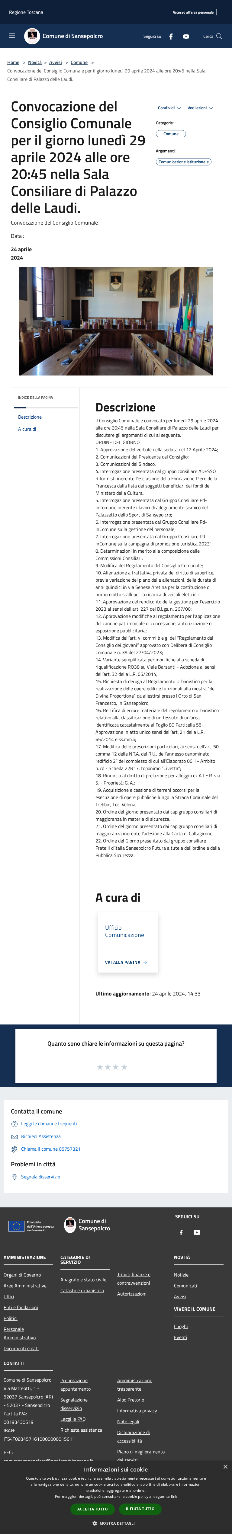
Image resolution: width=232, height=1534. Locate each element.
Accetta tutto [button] (92, 1509)
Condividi (167, 107)
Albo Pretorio (130, 1399)
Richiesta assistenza (81, 1429)
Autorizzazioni (132, 1293)
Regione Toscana (26, 12)
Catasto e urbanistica (82, 1290)
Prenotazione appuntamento (75, 1384)
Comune (79, 62)
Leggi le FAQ (73, 1419)
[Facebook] (169, 36)
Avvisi (55, 62)
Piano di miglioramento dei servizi (141, 1456)
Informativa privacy (137, 1410)
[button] (116, 1523)
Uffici (9, 1296)
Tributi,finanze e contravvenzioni (133, 1278)
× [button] (225, 1467)
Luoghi (181, 1326)
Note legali (128, 1421)
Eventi (180, 1337)
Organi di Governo (22, 1274)
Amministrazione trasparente (134, 1384)
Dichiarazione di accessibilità (133, 1436)
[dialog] (116, 1497)
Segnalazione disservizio (74, 1404)
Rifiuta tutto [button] (140, 1508)
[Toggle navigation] (12, 35)
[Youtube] (184, 36)
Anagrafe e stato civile (83, 1279)
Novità (35, 62)
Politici (11, 1318)
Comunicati (185, 1285)
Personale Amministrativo (20, 1333)
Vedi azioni (198, 107)
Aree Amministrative (25, 1285)
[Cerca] (219, 36)
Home (13, 62)
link (174, 1496)
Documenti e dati (21, 1348)
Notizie (181, 1274)
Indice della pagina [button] (35, 397)
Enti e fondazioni (21, 1307)
